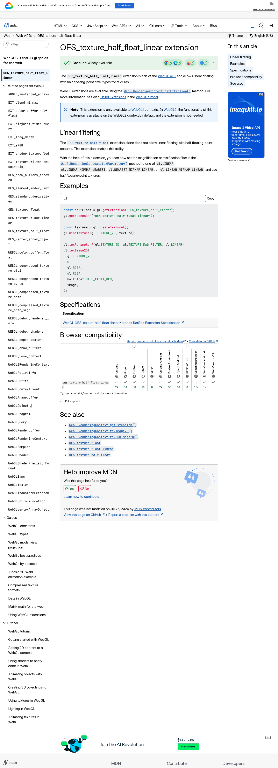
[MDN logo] (11, 762)
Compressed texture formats (23, 587)
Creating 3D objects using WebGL (27, 689)
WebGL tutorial (147, 97)
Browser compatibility (246, 77)
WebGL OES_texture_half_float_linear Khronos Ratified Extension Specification (121, 323)
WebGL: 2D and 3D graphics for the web (25, 60)
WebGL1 (137, 110)
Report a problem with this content (133, 515)
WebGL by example (22, 564)
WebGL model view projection (22, 544)
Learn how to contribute (81, 496)
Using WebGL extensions (27, 615)
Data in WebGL (19, 598)
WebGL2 (170, 110)
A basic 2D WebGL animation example (22, 574)
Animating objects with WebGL (25, 676)
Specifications (240, 70)
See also (236, 83)
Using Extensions (113, 97)
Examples (237, 64)
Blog (213, 25)
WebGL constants (21, 526)
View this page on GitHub (82, 515)
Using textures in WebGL (26, 700)
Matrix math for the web (26, 606)
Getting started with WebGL (28, 639)
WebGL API (167, 76)
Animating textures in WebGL (23, 719)
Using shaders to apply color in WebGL (25, 663)
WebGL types (18, 534)
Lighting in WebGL (21, 709)
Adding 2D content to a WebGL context (25, 650)
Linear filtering (240, 57)
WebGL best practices (24, 555)
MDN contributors (147, 509)
